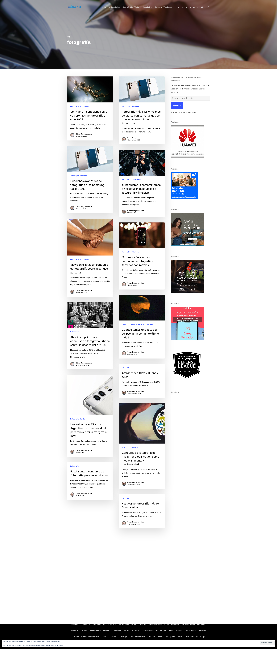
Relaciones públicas (150, 630)
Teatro (113, 637)
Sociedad (202, 630)
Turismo (180, 637)
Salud (171, 630)
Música (84, 630)
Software (75, 637)
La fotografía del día (157, 624)
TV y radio (190, 637)
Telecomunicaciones (137, 637)
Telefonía (135, 106)
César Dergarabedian (84, 134)
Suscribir (177, 106)
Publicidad (136, 630)
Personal (117, 630)
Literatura (75, 630)
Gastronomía (124, 624)
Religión (163, 630)
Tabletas (104, 637)
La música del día (188, 624)
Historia (134, 624)
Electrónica (85, 624)
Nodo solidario (95, 630)
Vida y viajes (84, 106)
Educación (75, 624)
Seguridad (180, 630)
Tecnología (126, 106)
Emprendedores (99, 624)
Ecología (125, 447)
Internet (141, 324)
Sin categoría (191, 630)
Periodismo (107, 630)
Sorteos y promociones (90, 637)
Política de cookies (58, 645)
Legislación (201, 624)
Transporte (170, 637)
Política (127, 630)
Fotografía (74, 106)
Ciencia (124, 324)
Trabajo (160, 637)
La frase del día (173, 624)
